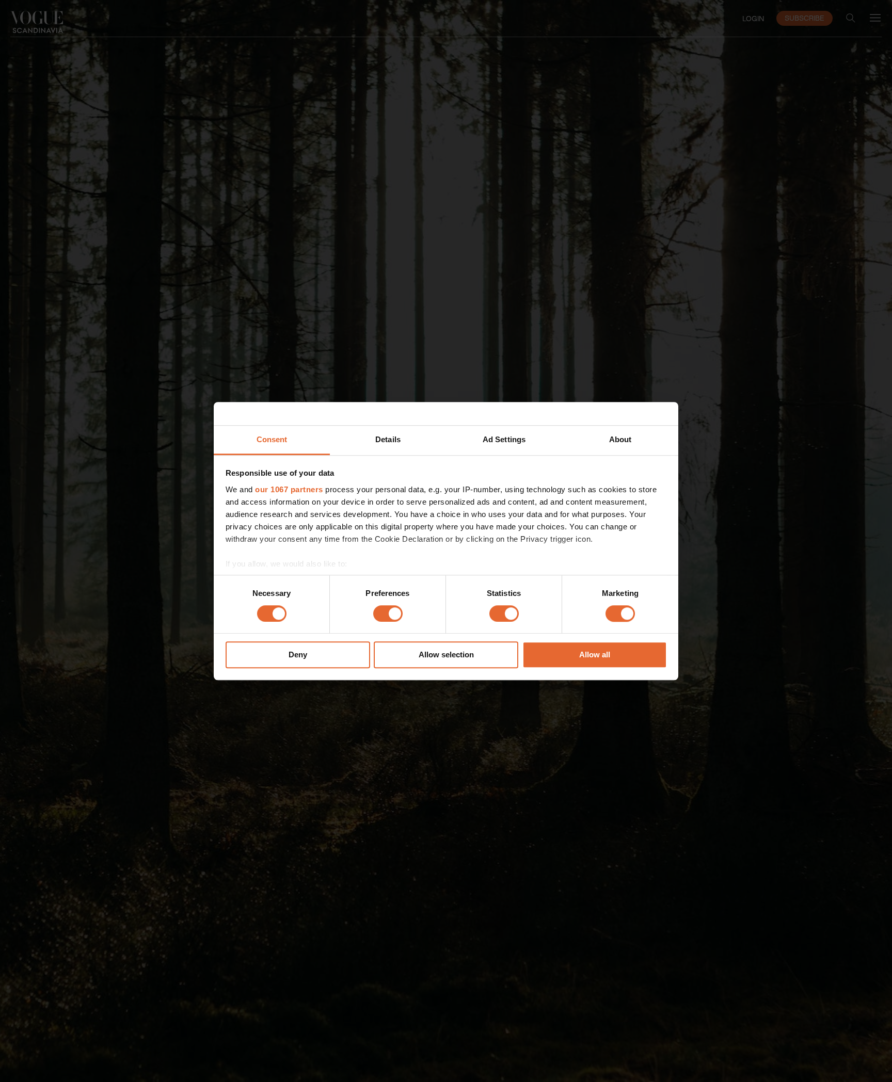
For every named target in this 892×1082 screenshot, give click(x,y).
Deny (298, 655)
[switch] (388, 613)
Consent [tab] (272, 439)
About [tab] (620, 439)
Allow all (594, 655)
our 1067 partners (289, 489)
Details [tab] (388, 439)
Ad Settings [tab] (504, 439)
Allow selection (446, 655)
